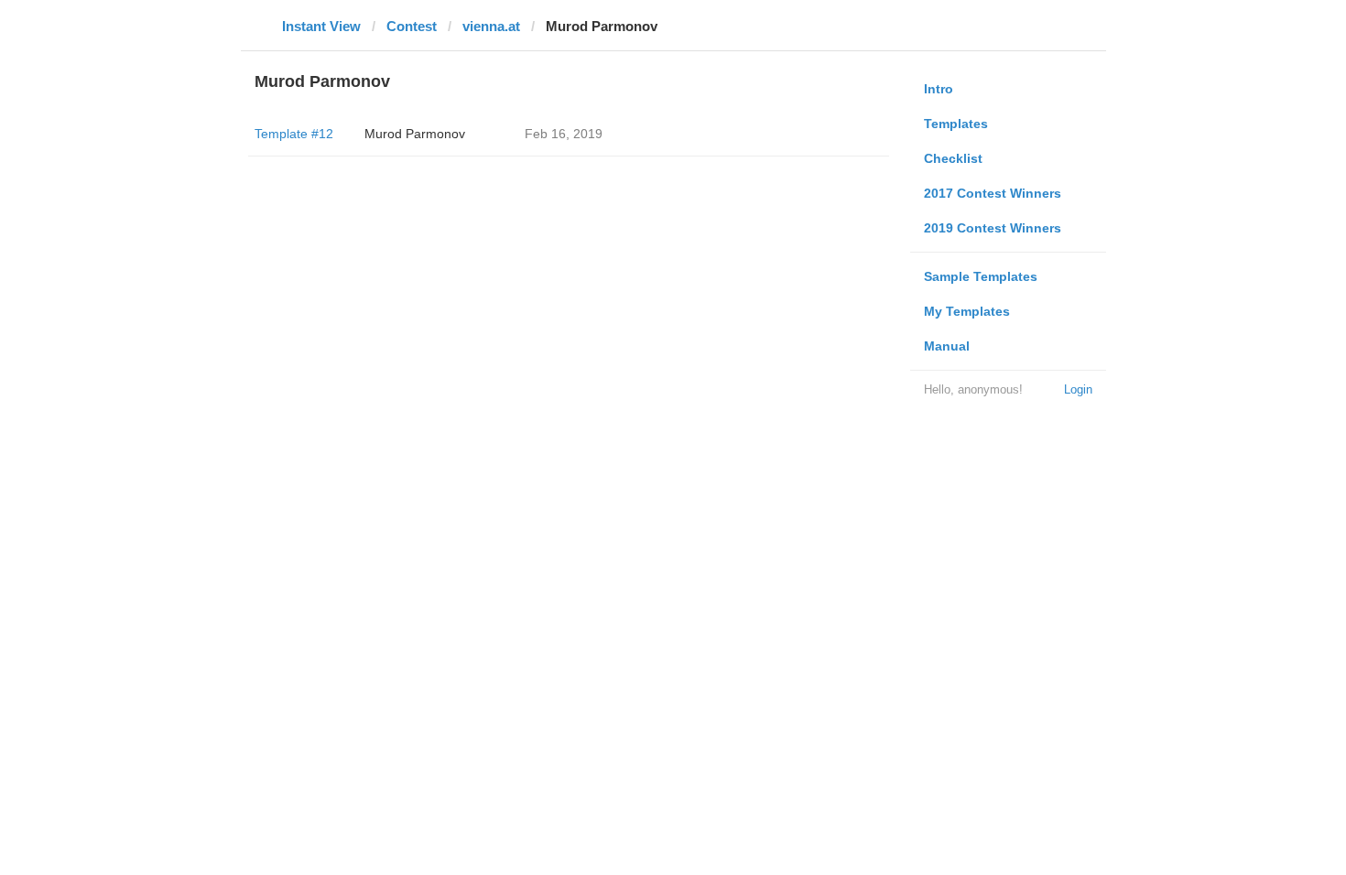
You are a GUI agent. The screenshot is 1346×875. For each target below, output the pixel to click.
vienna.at (491, 26)
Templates (956, 123)
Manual (947, 346)
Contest (411, 26)
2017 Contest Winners (992, 193)
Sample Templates (980, 276)
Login (1078, 389)
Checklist (953, 158)
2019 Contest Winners (992, 228)
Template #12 (294, 133)
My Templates (967, 311)
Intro (938, 88)
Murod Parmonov (414, 133)
